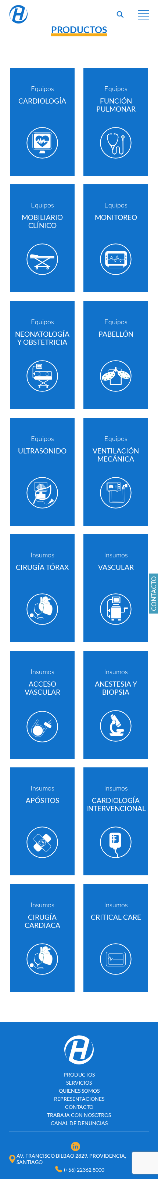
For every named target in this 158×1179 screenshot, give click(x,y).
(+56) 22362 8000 (84, 1170)
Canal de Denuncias (79, 1123)
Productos (79, 1074)
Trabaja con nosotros (79, 1115)
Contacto (79, 1107)
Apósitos (42, 800)
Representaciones (79, 1099)
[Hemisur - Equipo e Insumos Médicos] (18, 22)
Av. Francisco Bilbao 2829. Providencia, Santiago (71, 1159)
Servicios (79, 1082)
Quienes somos (79, 1091)
